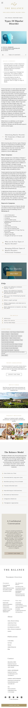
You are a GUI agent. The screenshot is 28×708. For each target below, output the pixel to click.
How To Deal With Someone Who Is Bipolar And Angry (12, 344)
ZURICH (23, 12)
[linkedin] (9, 697)
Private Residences (19, 604)
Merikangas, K (5, 211)
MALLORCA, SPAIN (12, 662)
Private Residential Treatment (6, 586)
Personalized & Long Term (20, 588)
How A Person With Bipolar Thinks (16, 340)
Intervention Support (19, 607)
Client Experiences (18, 612)
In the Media (11, 640)
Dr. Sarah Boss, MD (16, 48)
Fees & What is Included (7, 589)
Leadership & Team (12, 623)
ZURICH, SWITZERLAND (13, 670)
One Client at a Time (19, 586)
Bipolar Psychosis (5, 338)
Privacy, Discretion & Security (21, 605)
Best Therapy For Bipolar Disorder (17, 332)
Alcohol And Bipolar (5, 332)
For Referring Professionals (20, 610)
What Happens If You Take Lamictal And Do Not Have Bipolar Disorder (13, 352)
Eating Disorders (6, 605)
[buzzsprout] (21, 697)
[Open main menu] (2, 3)
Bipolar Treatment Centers (15, 338)
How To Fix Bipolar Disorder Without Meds (10, 348)
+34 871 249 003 (11, 667)
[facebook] (5, 697)
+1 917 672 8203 (11, 692)
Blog (9, 649)
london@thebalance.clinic (13, 682)
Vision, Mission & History (13, 620)
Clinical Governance (12, 625)
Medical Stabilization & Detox (8, 588)
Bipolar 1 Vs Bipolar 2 (6, 334)
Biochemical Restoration (20, 594)
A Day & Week (18, 602)
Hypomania (16, 350)
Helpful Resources (12, 647)
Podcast (9, 645)
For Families (17, 609)
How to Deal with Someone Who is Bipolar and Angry (12, 346)
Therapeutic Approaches (20, 595)
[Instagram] (13, 697)
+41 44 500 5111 (11, 675)
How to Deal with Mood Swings (7, 342)
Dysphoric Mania (5, 340)
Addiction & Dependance (7, 604)
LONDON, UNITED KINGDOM (14, 678)
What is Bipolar (4, 355)
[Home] (14, 7)
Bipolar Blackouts (14, 334)
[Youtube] (17, 697)
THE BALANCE (10, 47)
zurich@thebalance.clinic (13, 673)
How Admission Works (7, 591)
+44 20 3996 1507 (11, 683)
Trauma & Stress (6, 607)
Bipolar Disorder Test (6, 336)
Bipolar (20, 17)
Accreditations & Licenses (13, 627)
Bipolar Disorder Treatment (16, 336)
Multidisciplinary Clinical (20, 589)
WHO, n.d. (14, 151)
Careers (9, 631)
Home (6, 17)
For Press (10, 642)
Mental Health (15, 17)
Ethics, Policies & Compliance (14, 629)
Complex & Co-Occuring (7, 609)
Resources (10, 17)
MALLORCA (18, 12)
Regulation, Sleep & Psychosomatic (6, 611)
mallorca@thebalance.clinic (13, 665)
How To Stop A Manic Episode (7, 350)
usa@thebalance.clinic (12, 690)
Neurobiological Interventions (18, 592)
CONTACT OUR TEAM (14, 374)
